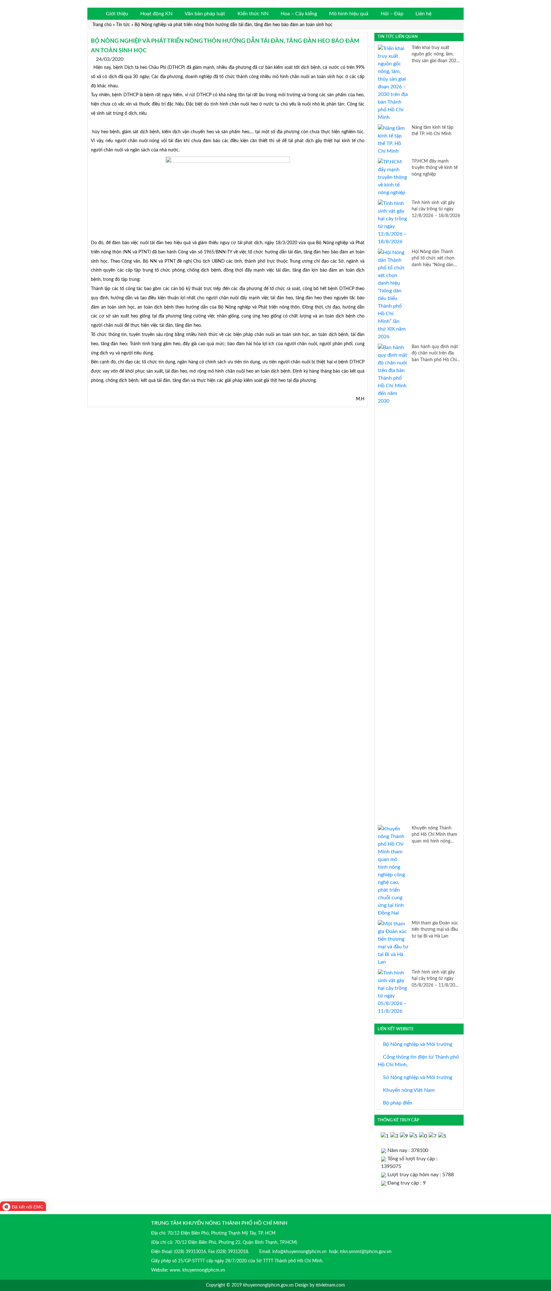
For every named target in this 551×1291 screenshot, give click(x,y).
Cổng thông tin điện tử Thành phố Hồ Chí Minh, (418, 1060)
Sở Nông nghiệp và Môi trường (417, 1077)
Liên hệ (423, 13)
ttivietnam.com (330, 1285)
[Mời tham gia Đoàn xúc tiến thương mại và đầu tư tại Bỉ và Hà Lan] (393, 942)
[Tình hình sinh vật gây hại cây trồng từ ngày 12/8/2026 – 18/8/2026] (393, 222)
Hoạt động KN (156, 13)
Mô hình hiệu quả (348, 13)
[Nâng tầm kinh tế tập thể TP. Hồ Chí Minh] (393, 139)
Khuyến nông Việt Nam (408, 1090)
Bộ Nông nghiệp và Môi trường (417, 1044)
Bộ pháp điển (397, 1102)
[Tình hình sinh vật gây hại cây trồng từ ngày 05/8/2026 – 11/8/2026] (393, 991)
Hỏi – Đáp (392, 13)
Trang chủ (102, 24)
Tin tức (123, 24)
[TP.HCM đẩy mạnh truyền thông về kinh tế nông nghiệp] (393, 176)
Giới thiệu (117, 13)
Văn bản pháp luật (205, 13)
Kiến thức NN (253, 13)
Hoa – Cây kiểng (299, 13)
